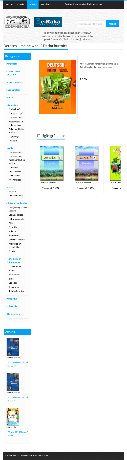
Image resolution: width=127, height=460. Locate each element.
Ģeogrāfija (14, 287)
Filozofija (13, 227)
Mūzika (12, 191)
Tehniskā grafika (16, 291)
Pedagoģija (11, 299)
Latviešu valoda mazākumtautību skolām (17, 160)
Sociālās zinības (16, 215)
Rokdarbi (13, 141)
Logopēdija (14, 137)
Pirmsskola (11, 64)
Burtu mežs (11, 427)
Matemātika (15, 275)
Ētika (11, 223)
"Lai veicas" (14, 109)
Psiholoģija (11, 306)
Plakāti (9, 97)
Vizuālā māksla (16, 196)
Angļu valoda (15, 171)
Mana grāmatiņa (14, 82)
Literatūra (13, 167)
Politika (12, 231)
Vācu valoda (14, 176)
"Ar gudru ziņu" (16, 113)
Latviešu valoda (16, 117)
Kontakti (20, 4)
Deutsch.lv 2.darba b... (84, 183)
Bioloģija (13, 283)
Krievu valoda (15, 180)
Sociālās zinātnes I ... (14, 358)
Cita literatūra (13, 314)
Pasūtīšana (46, 4)
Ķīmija (12, 279)
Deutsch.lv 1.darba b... (49, 183)
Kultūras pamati (16, 219)
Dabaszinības (15, 266)
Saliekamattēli (13, 90)
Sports (12, 251)
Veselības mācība (17, 240)
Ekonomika (14, 235)
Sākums (9, 4)
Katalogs (33, 4)
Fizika (11, 270)
